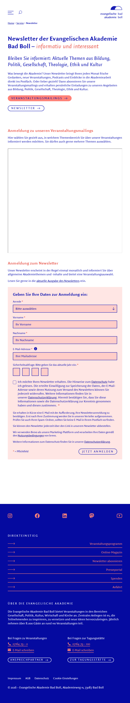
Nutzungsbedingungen (31, 435)
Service (20, 23)
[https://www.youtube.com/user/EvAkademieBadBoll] (119, 515)
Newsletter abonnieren (107, 561)
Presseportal (114, 570)
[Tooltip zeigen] (35, 349)
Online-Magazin (111, 552)
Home (11, 23)
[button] (11, 13)
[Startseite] (111, 7)
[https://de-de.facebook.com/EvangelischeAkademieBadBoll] (37, 515)
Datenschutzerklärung (42, 397)
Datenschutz (99, 382)
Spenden (116, 578)
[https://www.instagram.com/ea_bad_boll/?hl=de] (10, 515)
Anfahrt (117, 587)
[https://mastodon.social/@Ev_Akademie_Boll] (92, 515)
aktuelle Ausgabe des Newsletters (57, 281)
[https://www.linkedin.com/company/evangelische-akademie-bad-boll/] (64, 515)
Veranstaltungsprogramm (106, 544)
